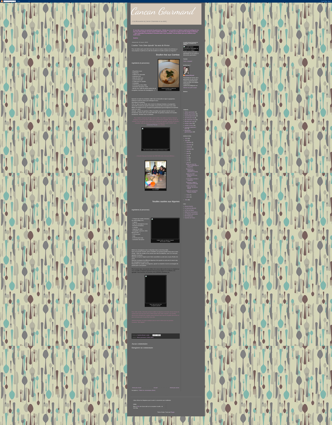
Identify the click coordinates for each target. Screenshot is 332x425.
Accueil (155, 387)
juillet (187, 153)
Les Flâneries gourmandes (191, 214)
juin (187, 155)
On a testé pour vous (190, 119)
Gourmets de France (190, 217)
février (188, 195)
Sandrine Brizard (189, 75)
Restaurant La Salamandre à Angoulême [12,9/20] (192, 170)
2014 (186, 138)
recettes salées (150, 337)
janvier (188, 197)
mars (187, 162)
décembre (189, 142)
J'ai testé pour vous (189, 117)
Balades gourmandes (190, 114)
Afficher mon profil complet (190, 87)
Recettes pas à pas (189, 121)
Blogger (172, 412)
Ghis (138, 406)
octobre (188, 147)
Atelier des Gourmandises (191, 212)
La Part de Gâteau (189, 210)
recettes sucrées (189, 125)
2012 (186, 199)
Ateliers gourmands (141, 337)
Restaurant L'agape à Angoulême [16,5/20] (192, 183)
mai (187, 157)
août (187, 151)
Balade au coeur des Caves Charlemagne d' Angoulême (192, 165)
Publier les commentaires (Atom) (147, 390)
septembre (189, 149)
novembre (189, 144)
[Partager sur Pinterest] (160, 335)
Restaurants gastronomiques (189, 131)
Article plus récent (136, 387)
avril (187, 160)
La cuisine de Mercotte (190, 208)
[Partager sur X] (156, 335)
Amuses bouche (189, 206)
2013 (186, 140)
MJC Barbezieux (189, 216)
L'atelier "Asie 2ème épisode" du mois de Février (192, 187)
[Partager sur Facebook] (158, 335)
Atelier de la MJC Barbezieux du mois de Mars (191, 175)
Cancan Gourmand (162, 11)
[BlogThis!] (155, 335)
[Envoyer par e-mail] (153, 335)
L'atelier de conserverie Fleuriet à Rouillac (192, 191)
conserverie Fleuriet (151, 124)
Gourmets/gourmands (190, 115)
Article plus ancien (174, 387)
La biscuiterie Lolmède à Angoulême (192, 179)
